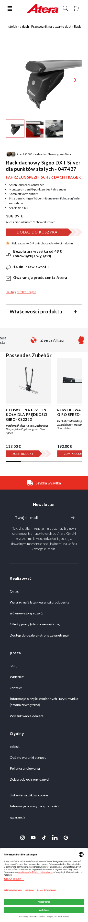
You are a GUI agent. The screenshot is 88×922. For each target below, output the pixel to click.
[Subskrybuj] (72, 517)
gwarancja (17, 817)
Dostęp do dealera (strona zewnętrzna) (39, 635)
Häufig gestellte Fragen (21, 292)
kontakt (16, 688)
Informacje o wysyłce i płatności (34, 806)
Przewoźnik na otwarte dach (51, 26)
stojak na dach (18, 26)
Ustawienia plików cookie (29, 795)
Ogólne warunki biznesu (28, 757)
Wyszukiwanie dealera (27, 716)
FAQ (13, 666)
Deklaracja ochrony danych (30, 779)
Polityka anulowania (25, 768)
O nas (14, 591)
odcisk (15, 746)
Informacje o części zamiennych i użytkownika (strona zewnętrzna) (44, 702)
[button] (9, 8)
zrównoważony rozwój (26, 613)
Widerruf (16, 677)
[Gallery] (44, 90)
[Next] (75, 80)
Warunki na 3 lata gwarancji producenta (39, 602)
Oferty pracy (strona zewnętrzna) (35, 624)
